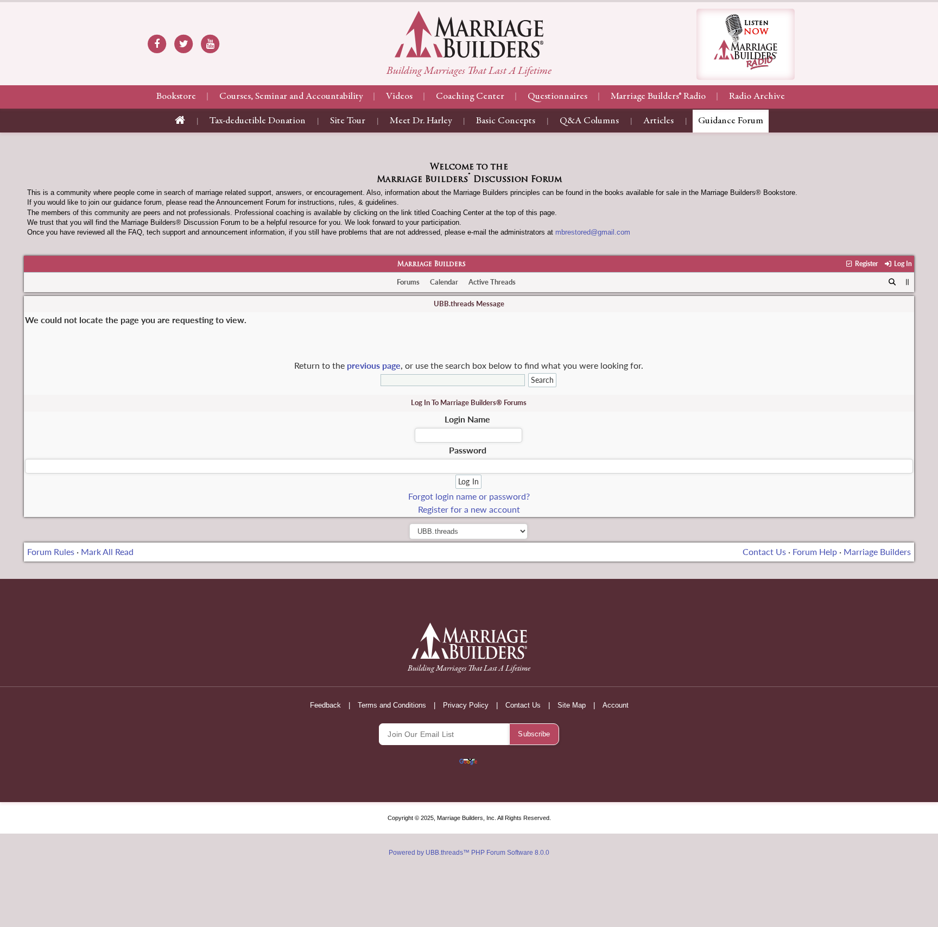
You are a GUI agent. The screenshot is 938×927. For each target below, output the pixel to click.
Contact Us (764, 551)
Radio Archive (757, 97)
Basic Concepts (505, 121)
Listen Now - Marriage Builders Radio (745, 44)
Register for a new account (469, 509)
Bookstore (176, 97)
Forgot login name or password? (469, 496)
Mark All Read (107, 551)
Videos (399, 97)
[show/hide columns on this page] (907, 282)
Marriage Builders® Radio (658, 97)
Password (467, 450)
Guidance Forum (730, 121)
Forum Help (815, 551)
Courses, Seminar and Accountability (291, 97)
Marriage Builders (431, 264)
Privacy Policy (466, 705)
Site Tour (347, 121)
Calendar (444, 282)
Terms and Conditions (392, 705)
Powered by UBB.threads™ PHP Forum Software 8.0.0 (469, 852)
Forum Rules (50, 551)
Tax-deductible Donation (258, 121)
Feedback (325, 705)
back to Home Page (469, 34)
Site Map (571, 705)
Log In (901, 264)
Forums (408, 282)
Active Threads (492, 282)
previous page (374, 365)
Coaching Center (470, 97)
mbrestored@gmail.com (592, 232)
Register (865, 264)
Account (616, 705)
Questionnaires (557, 97)
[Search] (892, 282)
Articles (658, 121)
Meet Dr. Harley (421, 121)
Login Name (467, 419)
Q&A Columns (589, 121)
